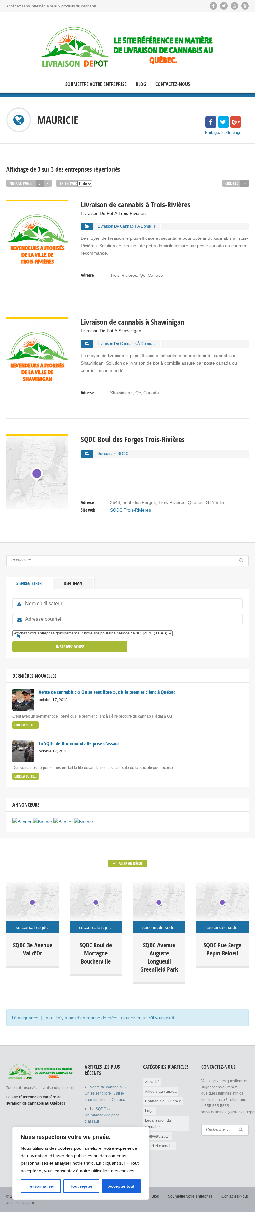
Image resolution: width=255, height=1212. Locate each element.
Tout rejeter (81, 1186)
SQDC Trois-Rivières (130, 509)
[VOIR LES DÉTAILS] (37, 203)
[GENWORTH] (42, 821)
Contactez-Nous (172, 84)
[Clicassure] (63, 821)
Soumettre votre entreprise (96, 84)
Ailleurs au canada (161, 1091)
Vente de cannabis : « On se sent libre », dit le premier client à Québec (106, 1093)
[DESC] (244, 183)
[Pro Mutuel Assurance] (83, 821)
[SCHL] (22, 821)
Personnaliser (40, 1186)
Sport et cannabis (159, 1146)
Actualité (152, 1082)
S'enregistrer (29, 583)
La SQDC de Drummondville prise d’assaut (102, 1115)
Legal (150, 1111)
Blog (141, 84)
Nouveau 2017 (157, 1136)
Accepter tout (121, 1186)
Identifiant (73, 583)
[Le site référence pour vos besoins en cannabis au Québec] (127, 47)
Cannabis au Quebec (163, 1101)
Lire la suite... (25, 725)
